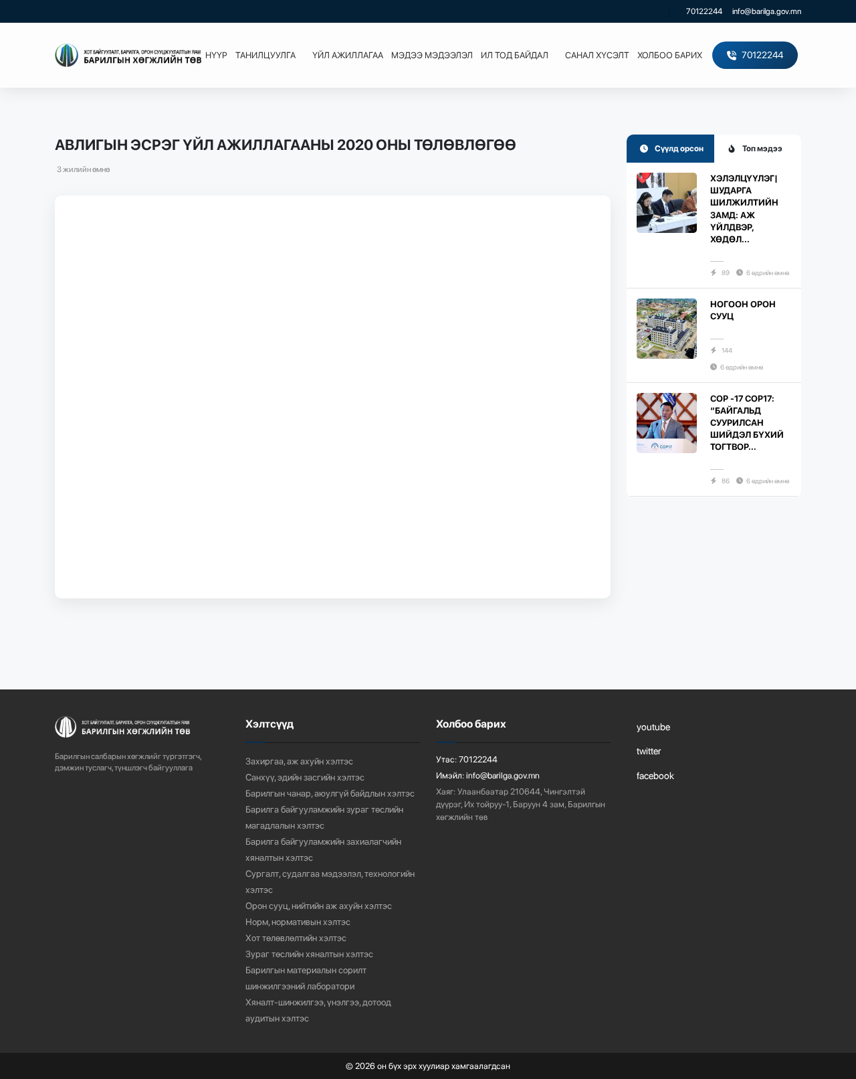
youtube (653, 726)
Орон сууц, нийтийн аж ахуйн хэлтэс (318, 905)
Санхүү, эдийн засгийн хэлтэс (304, 777)
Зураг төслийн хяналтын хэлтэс (309, 953)
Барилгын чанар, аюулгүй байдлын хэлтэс (330, 793)
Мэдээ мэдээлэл (432, 55)
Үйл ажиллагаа (347, 55)
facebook (655, 775)
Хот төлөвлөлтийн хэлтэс (295, 937)
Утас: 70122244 (467, 759)
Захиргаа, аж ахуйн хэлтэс (299, 761)
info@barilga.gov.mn (766, 11)
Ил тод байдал (514, 55)
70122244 (704, 11)
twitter (649, 751)
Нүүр (216, 55)
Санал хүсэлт (597, 55)
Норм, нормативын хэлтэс (297, 921)
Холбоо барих (669, 55)
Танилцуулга (265, 55)
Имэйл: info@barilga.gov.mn (488, 775)
